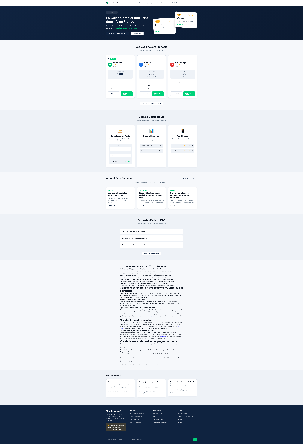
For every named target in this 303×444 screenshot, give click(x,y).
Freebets (160, 3)
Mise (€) (120, 146)
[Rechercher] (195, 2)
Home (141, 3)
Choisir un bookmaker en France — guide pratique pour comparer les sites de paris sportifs (150, 382)
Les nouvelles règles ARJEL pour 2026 (117, 194)
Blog (146, 3)
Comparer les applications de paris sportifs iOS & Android (182, 381)
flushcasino (163, 336)
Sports (153, 3)
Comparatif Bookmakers (137, 413)
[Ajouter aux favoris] (131, 63)
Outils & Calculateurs (136, 422)
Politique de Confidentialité (185, 416)
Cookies (179, 419)
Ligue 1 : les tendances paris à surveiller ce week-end (151, 195)
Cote (120, 152)
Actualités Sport (158, 419)
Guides (167, 3)
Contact (174, 3)
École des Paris (158, 413)
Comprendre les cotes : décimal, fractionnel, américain (181, 195)
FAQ (154, 416)
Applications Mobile (136, 419)
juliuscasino (153, 316)
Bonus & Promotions (136, 416)
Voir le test (114, 93)
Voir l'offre (179, 24)
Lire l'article (111, 205)
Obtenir (157, 31)
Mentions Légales (182, 413)
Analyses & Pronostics (160, 422)
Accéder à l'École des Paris (151, 253)
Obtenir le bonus (126, 93)
